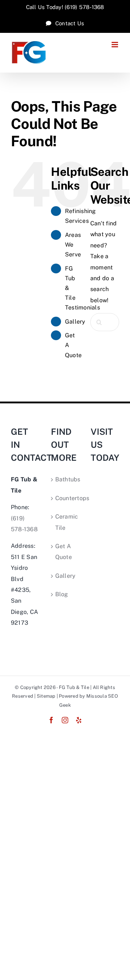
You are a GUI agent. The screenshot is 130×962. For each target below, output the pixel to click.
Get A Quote (63, 551)
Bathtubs (65, 479)
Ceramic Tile (65, 522)
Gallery (75, 321)
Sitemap (46, 696)
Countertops (65, 498)
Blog (61, 594)
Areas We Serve (73, 244)
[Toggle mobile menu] (115, 44)
